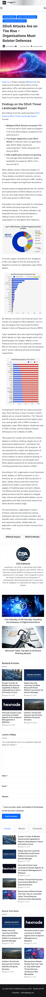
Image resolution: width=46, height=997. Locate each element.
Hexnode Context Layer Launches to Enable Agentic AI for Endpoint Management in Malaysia (11, 717)
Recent (22, 828)
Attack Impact (13, 537)
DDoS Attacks (32, 537)
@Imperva (31, 82)
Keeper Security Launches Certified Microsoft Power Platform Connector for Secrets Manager (33, 687)
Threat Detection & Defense (14, 21)
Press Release (9, 17)
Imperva (5, 82)
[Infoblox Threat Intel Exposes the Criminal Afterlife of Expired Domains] (34, 704)
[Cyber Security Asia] (23, 2)
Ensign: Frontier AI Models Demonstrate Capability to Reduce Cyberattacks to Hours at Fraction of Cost (11, 687)
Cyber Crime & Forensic (27, 17)
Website (5, 797)
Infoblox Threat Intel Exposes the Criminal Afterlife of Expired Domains (30, 882)
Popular (7, 828)
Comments (37, 828)
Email (5, 786)
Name (5, 776)
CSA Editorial (10, 46)
